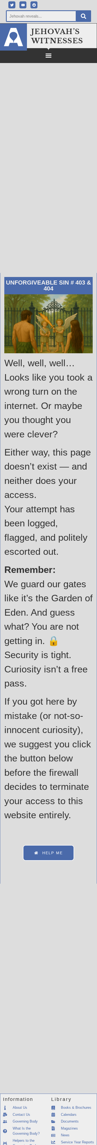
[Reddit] (33, 4)
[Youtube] (22, 4)
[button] (48, 55)
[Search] (83, 16)
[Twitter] (11, 4)
